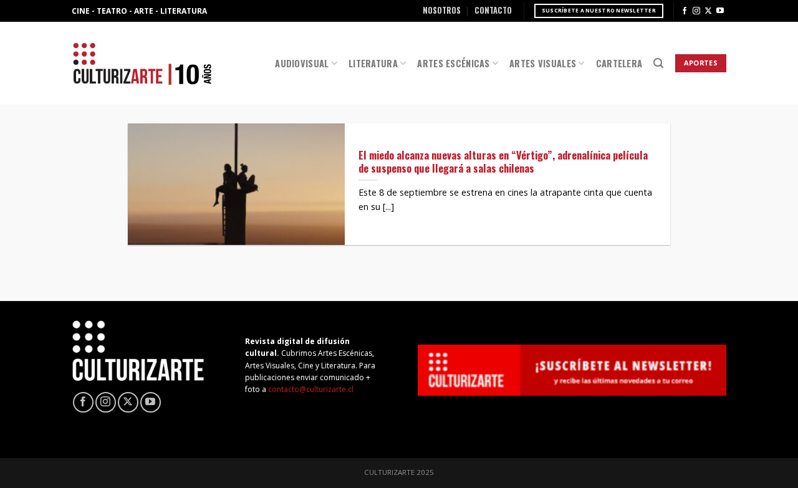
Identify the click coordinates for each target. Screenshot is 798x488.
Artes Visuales (542, 63)
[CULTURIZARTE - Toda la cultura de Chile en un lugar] (142, 63)
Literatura (373, 63)
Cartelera (619, 63)
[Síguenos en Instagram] (696, 11)
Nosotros (442, 10)
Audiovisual (302, 63)
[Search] (658, 63)
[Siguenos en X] (708, 11)
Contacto (493, 10)
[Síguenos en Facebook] (684, 11)
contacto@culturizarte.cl (310, 389)
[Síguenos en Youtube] (720, 11)
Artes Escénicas (453, 63)
